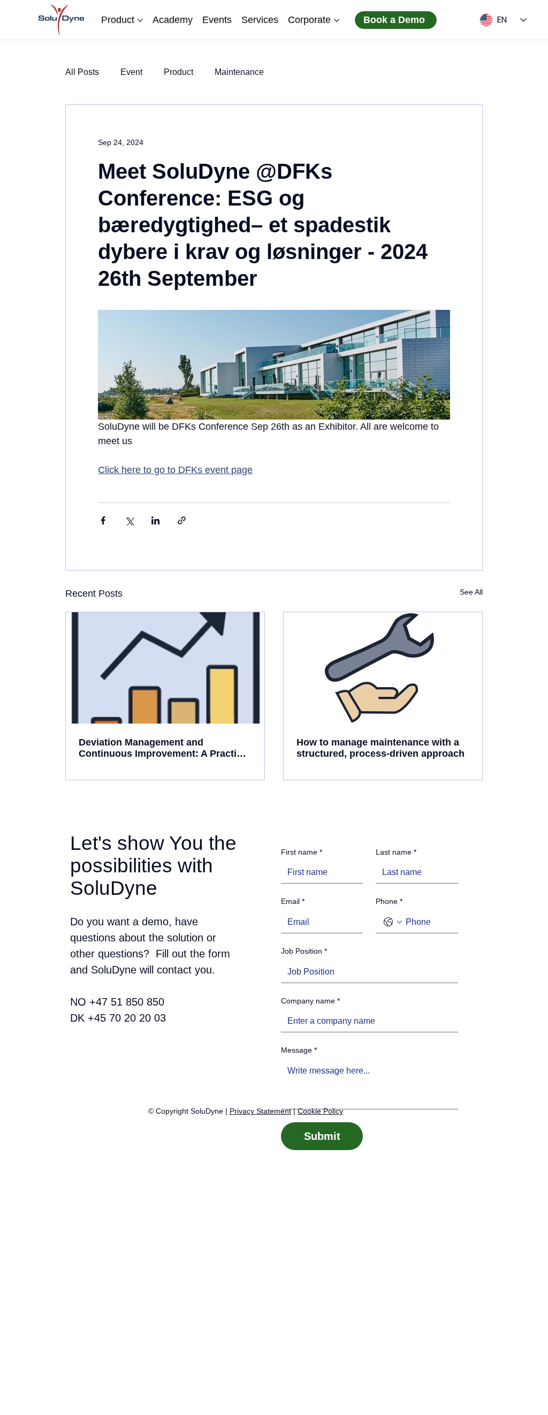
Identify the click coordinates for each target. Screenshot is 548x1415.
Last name (396, 852)
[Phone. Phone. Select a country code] (393, 922)
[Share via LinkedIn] (155, 520)
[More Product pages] (140, 20)
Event (131, 72)
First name (301, 852)
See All (471, 592)
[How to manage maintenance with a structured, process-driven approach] (383, 668)
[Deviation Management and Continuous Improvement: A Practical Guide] (165, 668)
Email (293, 901)
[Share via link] (182, 520)
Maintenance (239, 72)
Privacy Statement (260, 1111)
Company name (310, 1000)
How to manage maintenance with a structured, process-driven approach (380, 748)
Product (178, 72)
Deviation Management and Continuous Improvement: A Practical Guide (164, 748)
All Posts (82, 72)
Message (299, 1050)
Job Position (304, 951)
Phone (389, 901)
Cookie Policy (320, 1111)
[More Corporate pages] (336, 20)
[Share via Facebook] (103, 520)
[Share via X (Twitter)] (129, 520)
